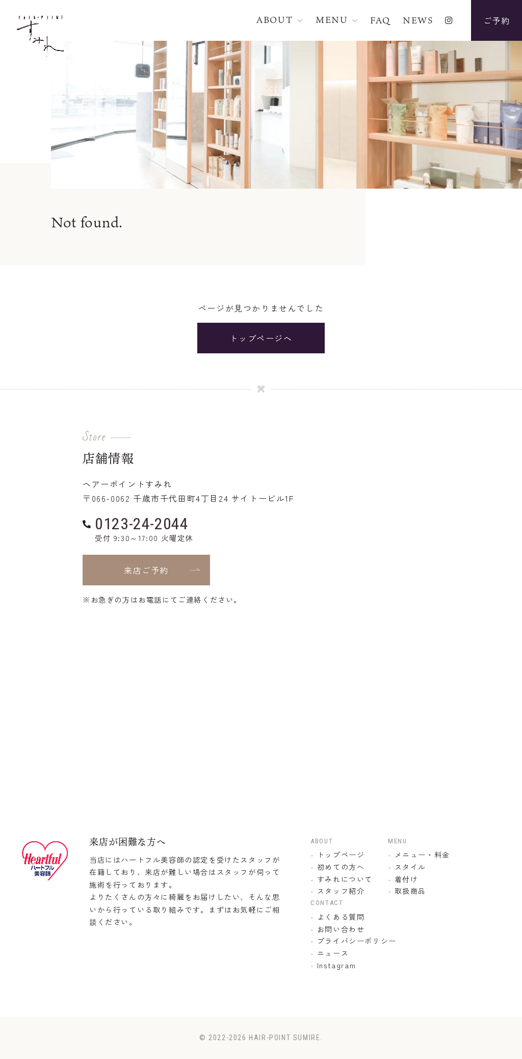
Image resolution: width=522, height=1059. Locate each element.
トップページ (341, 854)
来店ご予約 (146, 570)
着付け (407, 879)
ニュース (333, 953)
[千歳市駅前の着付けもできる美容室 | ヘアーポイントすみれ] (40, 50)
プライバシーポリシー (357, 941)
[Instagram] (449, 20)
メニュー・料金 (422, 854)
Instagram (336, 965)
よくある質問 (341, 917)
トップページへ (260, 338)
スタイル (410, 867)
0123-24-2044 (142, 523)
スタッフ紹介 (341, 891)
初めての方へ (341, 867)
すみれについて (345, 879)
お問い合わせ (341, 929)
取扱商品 (410, 891)
